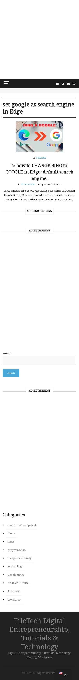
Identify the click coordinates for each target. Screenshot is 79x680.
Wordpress (15, 599)
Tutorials (41, 157)
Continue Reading (39, 210)
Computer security (20, 558)
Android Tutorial (19, 583)
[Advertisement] (39, 39)
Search (7, 353)
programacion (17, 550)
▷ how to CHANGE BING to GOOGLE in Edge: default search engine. (39, 171)
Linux (11, 533)
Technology (15, 566)
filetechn (27, 184)
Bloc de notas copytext (22, 525)
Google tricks (16, 574)
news (11, 541)
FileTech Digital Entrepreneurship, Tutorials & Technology (39, 633)
